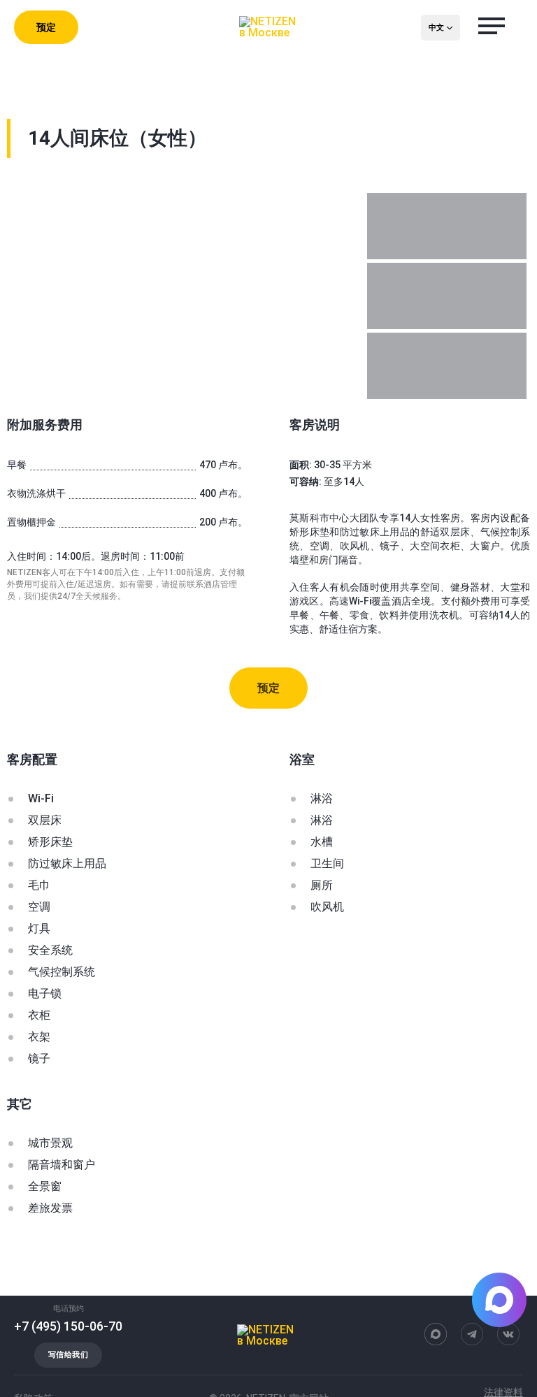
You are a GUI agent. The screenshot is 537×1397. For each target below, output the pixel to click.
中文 (436, 27)
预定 (46, 27)
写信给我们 (68, 1354)
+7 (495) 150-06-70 (68, 1326)
